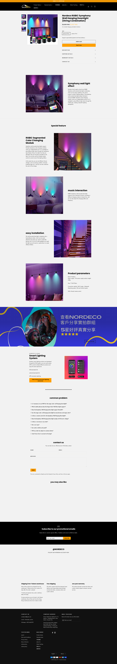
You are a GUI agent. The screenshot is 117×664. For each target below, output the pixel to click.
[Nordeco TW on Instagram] (55, 632)
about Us (64, 5)
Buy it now (79, 45)
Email (60, 450)
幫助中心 (82, 5)
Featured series (48, 5)
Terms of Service (64, 474)
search (22, 635)
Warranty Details (67, 57)
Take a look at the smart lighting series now (40, 380)
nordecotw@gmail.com (26, 616)
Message (33, 456)
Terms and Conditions (26, 637)
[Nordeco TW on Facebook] (52, 632)
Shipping (69, 26)
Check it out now (90, 341)
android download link (34, 373)
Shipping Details (67, 54)
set (63, 31)
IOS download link (33, 369)
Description (66, 50)
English (53, 653)
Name (32, 450)
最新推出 (36, 8)
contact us (66, 61)
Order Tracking (73, 5)
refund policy (24, 644)
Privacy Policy (55, 474)
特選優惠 (57, 5)
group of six (74, 33)
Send (33, 470)
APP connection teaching (35, 376)
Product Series (37, 5)
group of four (66, 33)
